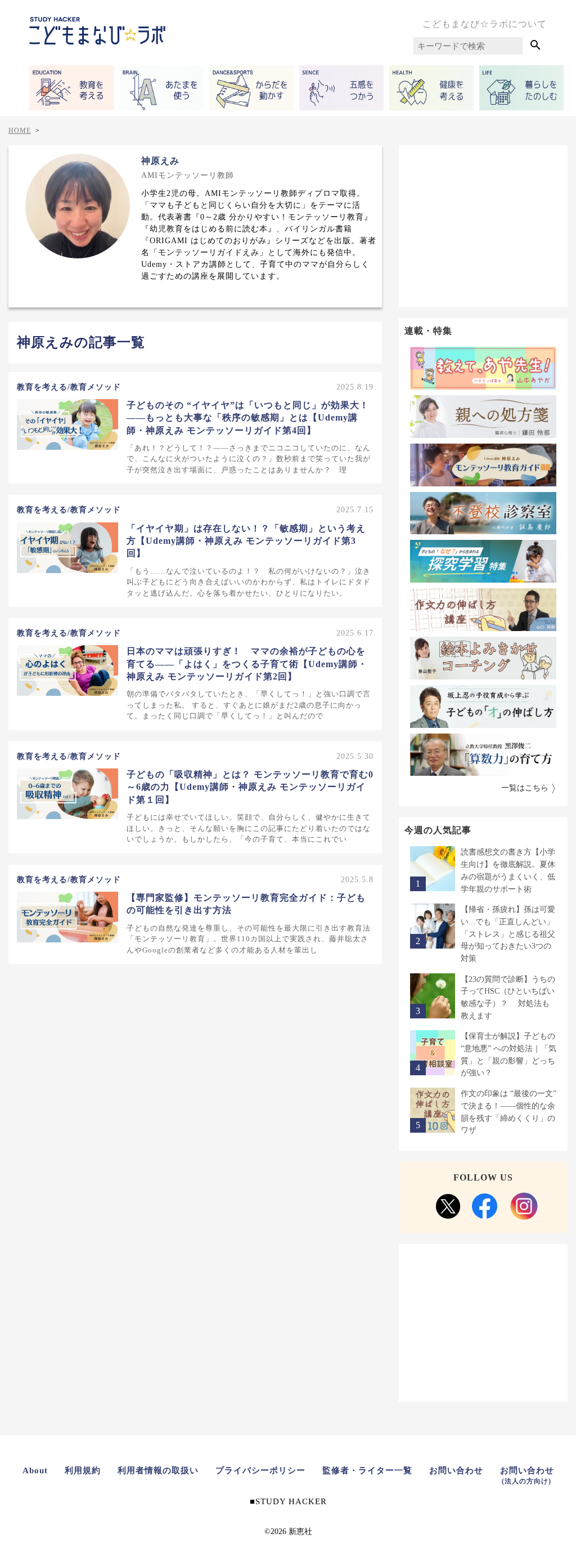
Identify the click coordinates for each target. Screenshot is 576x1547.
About (35, 1470)
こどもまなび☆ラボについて (484, 24)
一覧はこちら (524, 788)
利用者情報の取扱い (158, 1470)
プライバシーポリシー (260, 1470)
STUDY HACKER (291, 1501)
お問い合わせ (456, 1470)
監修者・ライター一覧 (367, 1470)
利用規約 (83, 1470)
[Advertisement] (483, 224)
